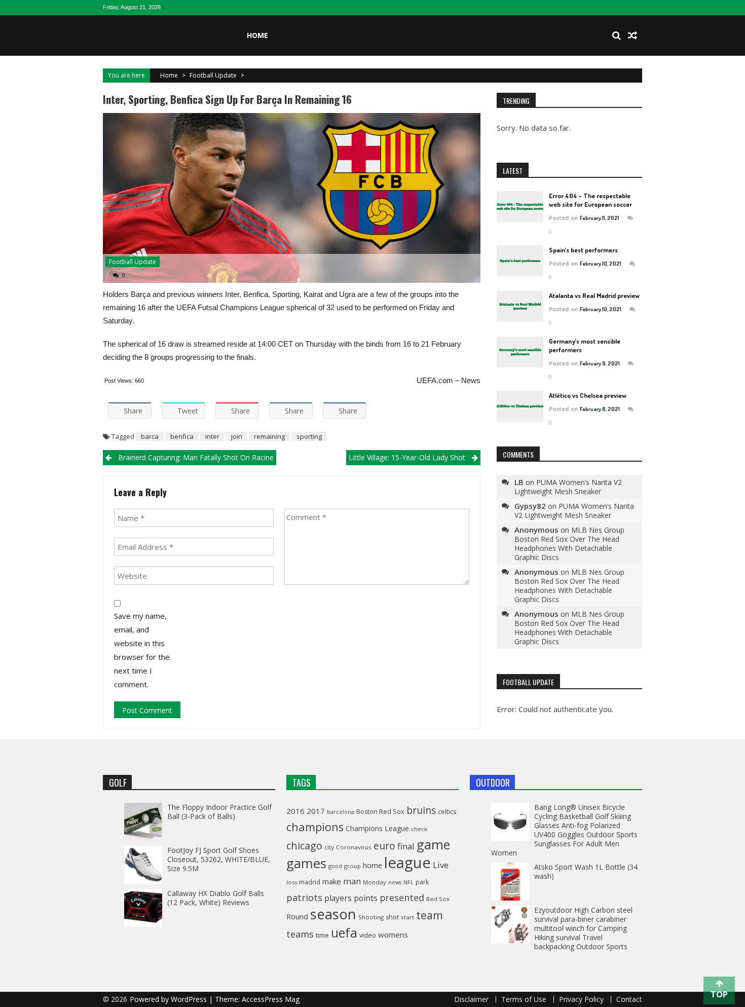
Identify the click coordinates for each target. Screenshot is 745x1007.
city (329, 847)
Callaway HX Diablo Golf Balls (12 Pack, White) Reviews (215, 897)
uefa (344, 932)
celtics (447, 811)
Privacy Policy (581, 999)
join (236, 436)
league (407, 862)
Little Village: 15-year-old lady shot (407, 457)
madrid (309, 882)
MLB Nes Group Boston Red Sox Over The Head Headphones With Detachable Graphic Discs (569, 543)
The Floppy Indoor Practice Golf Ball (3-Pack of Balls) (219, 811)
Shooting (371, 917)
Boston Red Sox (380, 811)
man (352, 881)
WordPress (190, 999)
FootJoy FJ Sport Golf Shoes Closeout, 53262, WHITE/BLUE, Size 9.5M (218, 859)
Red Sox (438, 899)
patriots (304, 897)
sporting (309, 436)
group (352, 866)
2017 (316, 811)
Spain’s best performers (583, 250)
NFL (408, 882)
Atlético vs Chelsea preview (587, 395)
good (335, 866)
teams (300, 934)
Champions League (377, 828)
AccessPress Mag (271, 999)
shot (392, 917)
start (407, 917)
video (367, 935)
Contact (629, 999)
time (322, 935)
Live (441, 865)
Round (297, 916)
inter (212, 436)
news (394, 882)
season (333, 914)
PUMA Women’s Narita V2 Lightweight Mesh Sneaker (568, 486)
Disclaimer (471, 999)
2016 (295, 811)
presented (402, 897)
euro (384, 845)
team (429, 915)
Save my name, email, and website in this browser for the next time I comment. (142, 650)
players (338, 898)
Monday (374, 882)
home (372, 865)
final (406, 846)
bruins (421, 810)
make (331, 881)
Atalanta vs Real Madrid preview (594, 295)
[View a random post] (632, 35)
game (433, 844)
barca (150, 436)
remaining (269, 436)
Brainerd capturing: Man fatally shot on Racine (196, 457)
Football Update (213, 75)
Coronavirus (353, 847)
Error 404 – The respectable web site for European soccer (590, 200)
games (306, 863)
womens (393, 934)
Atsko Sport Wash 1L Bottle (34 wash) (586, 871)
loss (291, 882)
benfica (182, 436)
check (419, 829)
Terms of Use (523, 999)
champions (315, 826)
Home (257, 35)
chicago (304, 845)
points (366, 898)
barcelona (340, 811)
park (422, 882)
